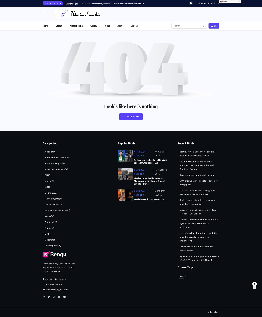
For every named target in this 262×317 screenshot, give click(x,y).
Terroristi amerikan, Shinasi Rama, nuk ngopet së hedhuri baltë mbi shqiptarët (199, 223)
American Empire (54, 163)
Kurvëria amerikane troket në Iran (149, 199)
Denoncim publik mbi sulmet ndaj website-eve (197, 248)
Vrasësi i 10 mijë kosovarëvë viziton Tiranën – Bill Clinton (198, 211)
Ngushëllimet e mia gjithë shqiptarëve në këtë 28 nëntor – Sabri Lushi (199, 258)
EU (47, 187)
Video (107, 25)
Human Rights (53, 198)
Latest (59, 25)
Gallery (93, 25)
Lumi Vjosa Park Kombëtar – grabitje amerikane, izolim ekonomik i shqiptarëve (198, 237)
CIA (47, 175)
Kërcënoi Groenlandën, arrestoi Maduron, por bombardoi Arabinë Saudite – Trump (149, 181)
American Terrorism (56, 169)
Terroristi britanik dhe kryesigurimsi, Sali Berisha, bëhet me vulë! (198, 192)
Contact (135, 25)
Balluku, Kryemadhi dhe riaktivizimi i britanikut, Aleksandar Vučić (198, 153)
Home (45, 25)
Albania (50, 151)
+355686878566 (53, 284)
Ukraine (49, 239)
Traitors (49, 228)
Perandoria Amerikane (57, 210)
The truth (50, 222)
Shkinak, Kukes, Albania (55, 279)
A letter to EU (76, 25)
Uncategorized (53, 245)
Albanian (225, 2)
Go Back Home (131, 116)
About (120, 25)
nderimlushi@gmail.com (56, 289)
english (49, 181)
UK (47, 233)
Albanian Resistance (56, 157)
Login (214, 26)
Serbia (49, 216)
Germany (50, 192)
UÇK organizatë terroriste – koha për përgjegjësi (199, 182)
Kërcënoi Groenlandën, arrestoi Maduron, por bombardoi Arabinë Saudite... (116, 3)
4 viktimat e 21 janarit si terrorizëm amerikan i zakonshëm (197, 202)
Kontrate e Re (53, 204)
